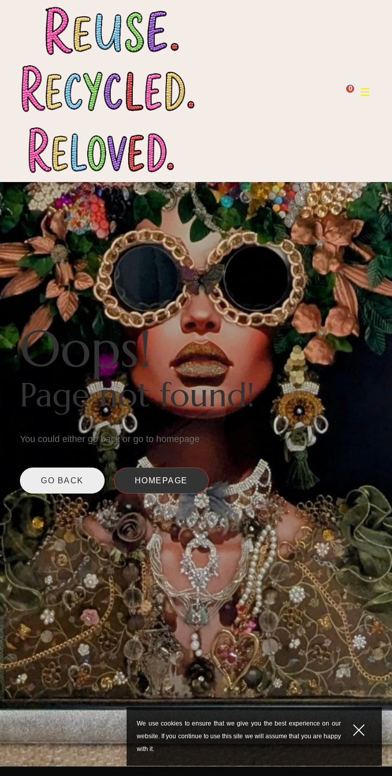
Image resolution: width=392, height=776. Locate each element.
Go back (62, 480)
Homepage (161, 480)
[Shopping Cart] (342, 91)
